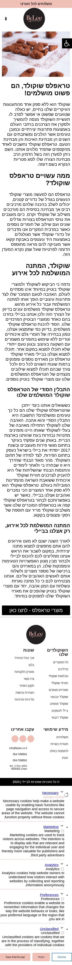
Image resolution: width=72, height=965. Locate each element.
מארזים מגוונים (58, 690)
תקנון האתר (26, 685)
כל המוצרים (60, 662)
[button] (66, 19)
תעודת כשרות (59, 744)
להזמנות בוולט (59, 751)
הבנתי (41, 957)
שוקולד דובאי (59, 717)
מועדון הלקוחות (24, 671)
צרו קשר (28, 678)
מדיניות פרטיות (24, 699)
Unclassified (49, 929)
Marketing (51, 827)
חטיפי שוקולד (59, 683)
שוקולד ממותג (59, 703)
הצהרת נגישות (25, 692)
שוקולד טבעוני (59, 696)
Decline (62, 957)
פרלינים (63, 669)
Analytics (52, 865)
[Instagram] (30, 738)
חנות (65, 758)
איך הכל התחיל (24, 658)
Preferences (49, 895)
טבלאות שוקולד (58, 676)
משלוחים (62, 737)
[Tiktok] (15, 738)
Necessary (50, 793)
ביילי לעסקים (60, 710)
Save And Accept (15, 957)
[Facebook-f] (22, 738)
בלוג (31, 665)
